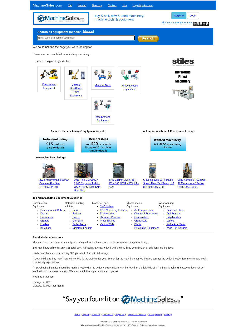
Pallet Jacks (79, 224)
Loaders (44, 224)
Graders (44, 220)
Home (77, 314)
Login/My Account (143, 5)
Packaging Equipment (146, 228)
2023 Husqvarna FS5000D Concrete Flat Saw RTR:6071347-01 (54, 183)
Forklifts (76, 213)
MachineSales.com (47, 5)
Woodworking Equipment (103, 118)
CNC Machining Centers (113, 210)
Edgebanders (173, 217)
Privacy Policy (155, 314)
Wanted (82, 5)
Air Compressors (143, 210)
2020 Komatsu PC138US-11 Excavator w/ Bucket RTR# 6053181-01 (192, 183)
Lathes (170, 220)
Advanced (88, 31)
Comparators (141, 217)
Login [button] (193, 15)
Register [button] (179, 15)
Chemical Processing (146, 213)
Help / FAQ (121, 314)
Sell (70, 5)
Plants (137, 224)
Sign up (85, 314)
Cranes (76, 210)
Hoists (76, 217)
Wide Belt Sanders (176, 228)
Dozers (44, 213)
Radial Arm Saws (175, 224)
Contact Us (108, 314)
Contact (112, 5)
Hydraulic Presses (110, 217)
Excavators (46, 217)
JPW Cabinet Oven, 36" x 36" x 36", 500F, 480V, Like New (124, 183)
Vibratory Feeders (82, 228)
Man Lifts (77, 220)
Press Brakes (107, 220)
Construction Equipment (49, 86)
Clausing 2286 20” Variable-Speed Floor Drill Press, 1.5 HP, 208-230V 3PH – (158, 183)
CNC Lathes (106, 206)
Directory (97, 5)
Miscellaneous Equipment (130, 87)
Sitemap (168, 314)
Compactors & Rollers (52, 210)
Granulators (140, 220)
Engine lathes (107, 213)
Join (124, 5)
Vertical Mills (107, 224)
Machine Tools (103, 85)
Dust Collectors (175, 210)
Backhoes (46, 228)
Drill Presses (173, 213)
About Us (96, 314)
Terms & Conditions (137, 314)
